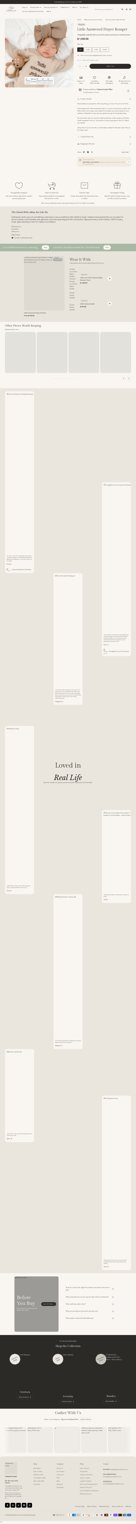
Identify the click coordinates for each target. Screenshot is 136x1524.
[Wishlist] (1, 1522)
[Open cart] (130, 9)
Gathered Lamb (15, 1515)
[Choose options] (110, 278)
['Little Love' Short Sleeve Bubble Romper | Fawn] (73, 278)
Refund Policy (92, 1506)
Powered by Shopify (28, 1515)
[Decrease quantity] (79, 66)
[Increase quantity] (87, 66)
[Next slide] (129, 378)
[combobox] (109, 9)
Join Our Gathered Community (32, 11)
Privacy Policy (80, 1506)
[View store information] (128, 90)
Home (79, 20)
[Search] (122, 9)
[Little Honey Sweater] (73, 304)
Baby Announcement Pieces (93, 20)
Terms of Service (117, 1506)
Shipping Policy (104, 1506)
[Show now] (128, 161)
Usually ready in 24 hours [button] (91, 92)
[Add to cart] (110, 304)
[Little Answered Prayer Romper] (44, 283)
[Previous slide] (123, 378)
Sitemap (128, 1506)
